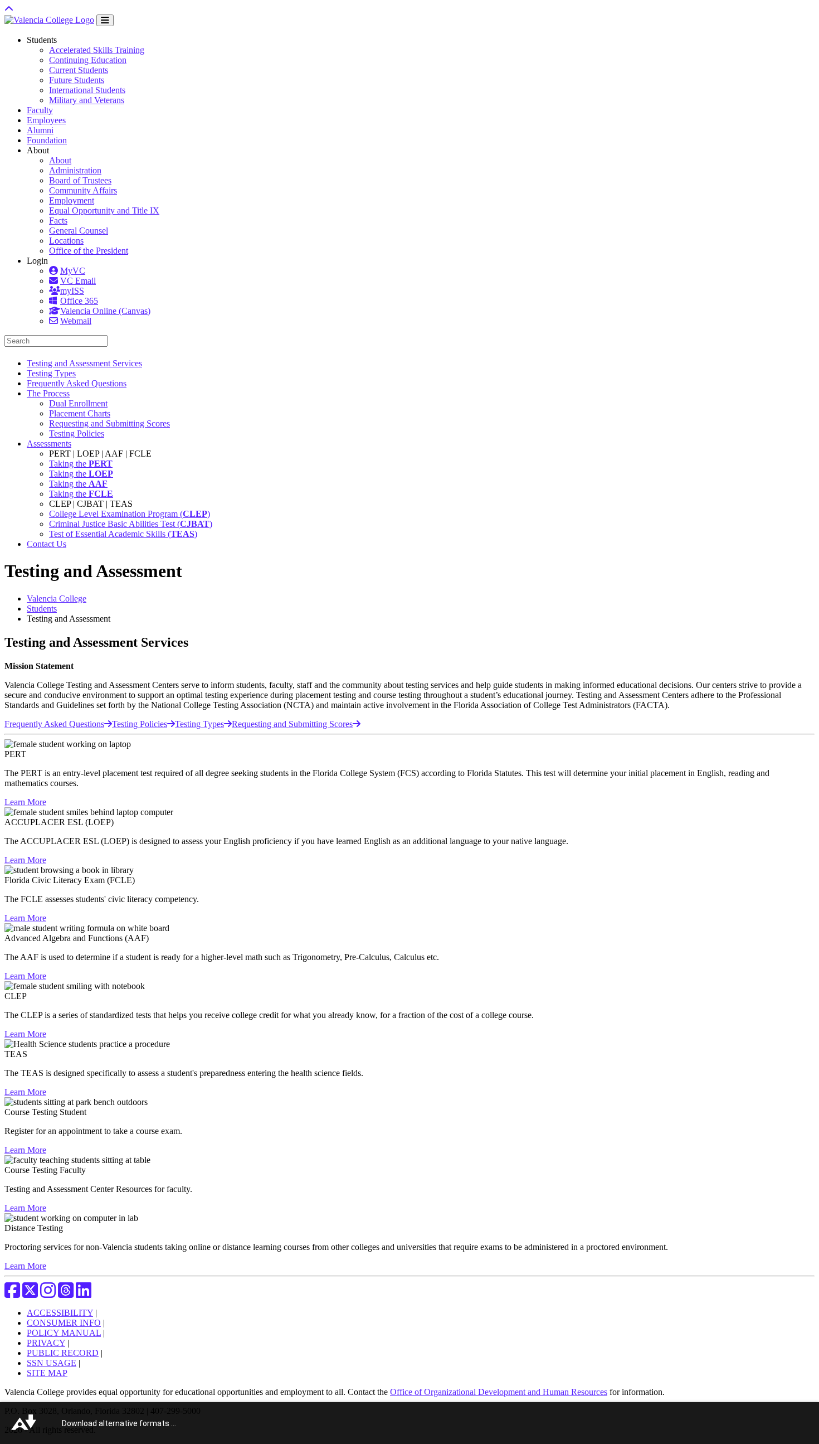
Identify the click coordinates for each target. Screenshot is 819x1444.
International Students (87, 90)
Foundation (47, 140)
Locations (66, 240)
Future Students (76, 80)
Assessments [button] (49, 443)
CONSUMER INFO (64, 1322)
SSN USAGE (51, 1363)
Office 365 (79, 301)
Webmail (75, 321)
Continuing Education (87, 60)
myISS (72, 290)
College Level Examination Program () (129, 514)
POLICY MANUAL (64, 1333)
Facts (58, 220)
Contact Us (46, 544)
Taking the (81, 463)
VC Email (78, 280)
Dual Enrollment (78, 403)
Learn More (25, 802)
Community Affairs (83, 190)
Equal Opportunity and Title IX (104, 210)
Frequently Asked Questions (76, 383)
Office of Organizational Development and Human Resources (498, 1392)
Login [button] (37, 260)
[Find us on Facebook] (12, 1293)
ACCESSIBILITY (60, 1312)
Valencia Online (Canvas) (105, 311)
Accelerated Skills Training (96, 50)
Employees (46, 120)
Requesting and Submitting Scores (109, 423)
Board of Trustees (80, 180)
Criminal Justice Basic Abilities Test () (130, 524)
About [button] (38, 150)
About (60, 160)
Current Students (78, 70)
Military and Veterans (86, 100)
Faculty (40, 110)
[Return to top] (8, 9)
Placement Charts (79, 413)
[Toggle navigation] (105, 20)
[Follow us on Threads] (66, 1293)
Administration (75, 170)
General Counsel (78, 230)
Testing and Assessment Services (84, 363)
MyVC (72, 270)
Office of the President (88, 250)
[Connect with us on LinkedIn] (83, 1293)
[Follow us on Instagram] (48, 1293)
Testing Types (51, 373)
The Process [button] (48, 393)
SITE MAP (47, 1373)
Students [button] (42, 40)
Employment (71, 200)
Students (42, 608)
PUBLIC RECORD (63, 1353)
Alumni (40, 130)
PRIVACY (46, 1343)
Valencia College (56, 598)
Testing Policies (76, 433)
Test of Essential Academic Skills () (123, 534)
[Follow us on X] (30, 1293)
